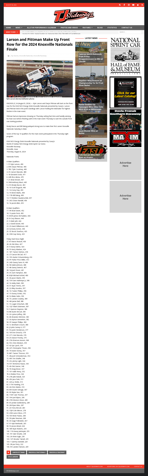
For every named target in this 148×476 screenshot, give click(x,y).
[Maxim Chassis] (125, 146)
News (18, 27)
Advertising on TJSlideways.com (118, 466)
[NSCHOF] (125, 74)
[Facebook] (124, 5)
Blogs (100, 27)
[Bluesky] (142, 5)
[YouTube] (133, 5)
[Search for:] (129, 32)
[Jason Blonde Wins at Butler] (91, 126)
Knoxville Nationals (26, 56)
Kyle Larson (13, 457)
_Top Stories (14, 56)
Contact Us (127, 27)
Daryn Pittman (19, 452)
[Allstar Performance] (125, 107)
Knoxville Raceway (40, 56)
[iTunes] (138, 5)
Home (8, 27)
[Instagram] (129, 5)
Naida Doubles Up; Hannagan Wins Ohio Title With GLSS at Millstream (91, 107)
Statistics (112, 27)
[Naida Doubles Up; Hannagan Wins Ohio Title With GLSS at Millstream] (91, 102)
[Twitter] (120, 5)
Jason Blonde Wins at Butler (88, 132)
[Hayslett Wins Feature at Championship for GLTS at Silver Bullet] (91, 78)
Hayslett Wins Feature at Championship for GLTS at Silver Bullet (91, 83)
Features (87, 27)
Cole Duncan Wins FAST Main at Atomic (89, 156)
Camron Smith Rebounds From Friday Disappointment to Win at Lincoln (91, 58)
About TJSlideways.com (94, 466)
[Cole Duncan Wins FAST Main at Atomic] (91, 150)
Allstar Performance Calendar (41, 27)
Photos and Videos (69, 27)
